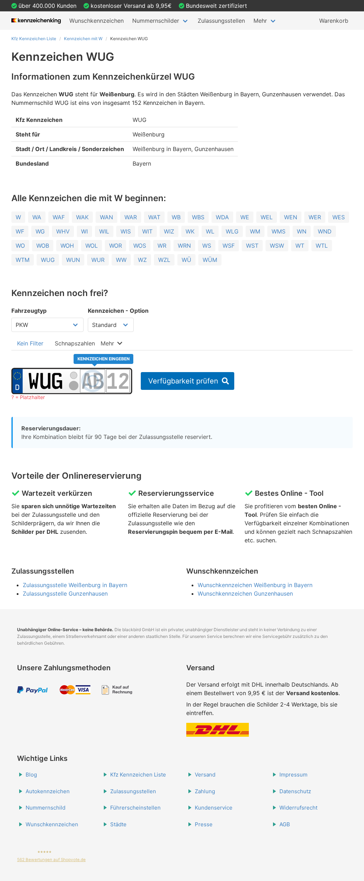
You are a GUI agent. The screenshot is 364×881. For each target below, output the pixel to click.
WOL (91, 245)
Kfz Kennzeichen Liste (33, 38)
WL (210, 231)
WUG (48, 259)
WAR (130, 217)
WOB (42, 245)
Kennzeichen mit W (83, 38)
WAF (59, 217)
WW (121, 259)
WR (161, 245)
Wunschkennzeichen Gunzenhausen (245, 593)
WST (252, 245)
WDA (222, 217)
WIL (104, 231)
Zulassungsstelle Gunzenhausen (65, 593)
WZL (164, 259)
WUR (98, 259)
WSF (229, 245)
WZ (142, 259)
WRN (184, 245)
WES (338, 217)
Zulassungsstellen (221, 20)
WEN (290, 217)
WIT (147, 231)
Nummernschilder (155, 20)
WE (244, 217)
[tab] (30, 343)
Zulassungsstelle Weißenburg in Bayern (75, 585)
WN (301, 231)
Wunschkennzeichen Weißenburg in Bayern (255, 585)
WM (255, 231)
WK (190, 231)
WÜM (210, 259)
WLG (232, 231)
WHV (63, 231)
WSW (277, 245)
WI (84, 231)
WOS (139, 245)
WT (299, 245)
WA (36, 217)
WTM (23, 259)
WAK (82, 217)
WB (176, 217)
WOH (67, 245)
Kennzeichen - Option (118, 310)
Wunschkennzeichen (96, 20)
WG (40, 231)
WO (20, 245)
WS (206, 245)
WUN (73, 259)
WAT (154, 217)
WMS (278, 231)
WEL (267, 217)
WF (20, 231)
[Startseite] (36, 20)
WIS (126, 231)
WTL (322, 245)
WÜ (186, 259)
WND (325, 231)
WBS (198, 217)
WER (315, 217)
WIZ (169, 231)
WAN (106, 217)
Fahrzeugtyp (29, 310)
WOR (115, 245)
